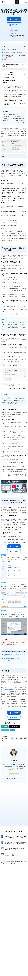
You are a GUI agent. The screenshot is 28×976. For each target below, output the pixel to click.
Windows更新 (11, 35)
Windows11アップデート (9, 72)
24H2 (20, 172)
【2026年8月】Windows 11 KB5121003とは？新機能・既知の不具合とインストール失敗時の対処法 (13, 91)
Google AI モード (15, 726)
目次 (4, 46)
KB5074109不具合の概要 (10, 49)
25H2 (14, 172)
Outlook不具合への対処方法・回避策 (13, 52)
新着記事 (5, 83)
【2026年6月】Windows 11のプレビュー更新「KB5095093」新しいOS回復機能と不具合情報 (13, 99)
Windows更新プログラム (9, 80)
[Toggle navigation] (26, 2)
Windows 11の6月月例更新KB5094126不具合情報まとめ (13, 104)
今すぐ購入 (15, 19)
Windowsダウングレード (9, 77)
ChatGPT (5, 726)
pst (3, 522)
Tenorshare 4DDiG (5, 519)
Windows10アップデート (9, 74)
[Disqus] (14, 805)
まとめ (5, 60)
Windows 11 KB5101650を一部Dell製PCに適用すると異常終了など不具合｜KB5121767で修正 (13, 95)
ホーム (4, 861)
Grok (13, 730)
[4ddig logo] (4, 2)
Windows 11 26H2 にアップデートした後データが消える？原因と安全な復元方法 (13, 86)
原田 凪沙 (16, 30)
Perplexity (5, 730)
